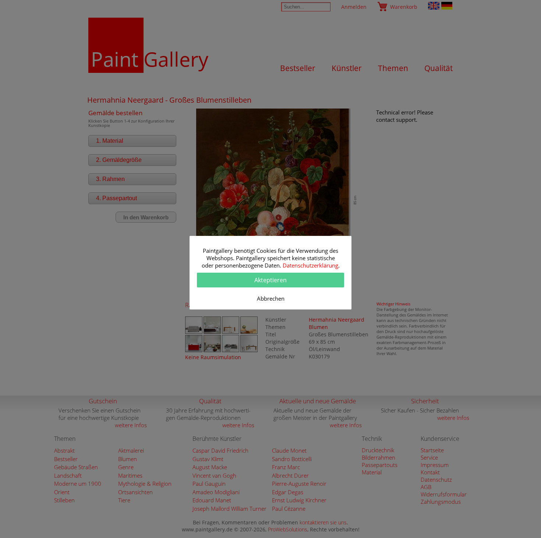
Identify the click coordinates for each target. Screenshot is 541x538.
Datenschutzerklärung (310, 265)
